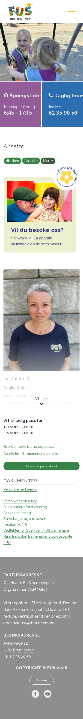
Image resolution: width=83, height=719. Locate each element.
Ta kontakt (43, 238)
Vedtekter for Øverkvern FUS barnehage (36, 530)
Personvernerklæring (20, 489)
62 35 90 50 (20, 656)
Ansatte (31, 161)
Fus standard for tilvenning (25, 507)
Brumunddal (23, 650)
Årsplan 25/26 (15, 525)
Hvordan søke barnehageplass (28, 447)
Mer (46, 161)
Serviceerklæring (17, 513)
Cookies (41, 680)
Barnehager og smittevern (24, 519)
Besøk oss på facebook (42, 466)
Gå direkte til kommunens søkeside (31, 454)
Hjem (15, 161)
